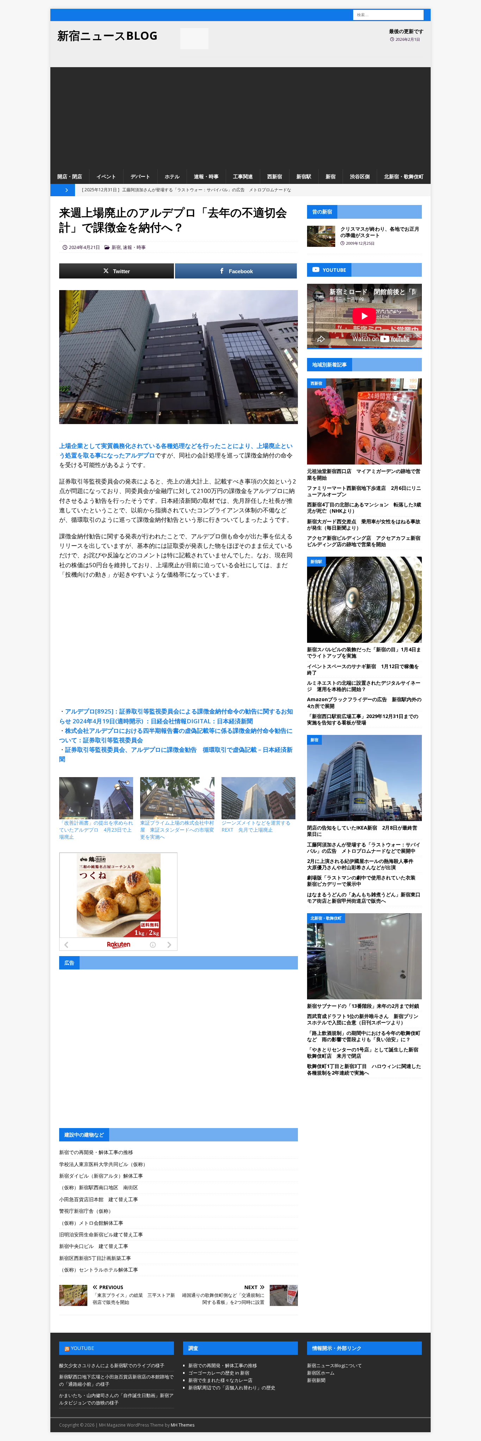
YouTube (82, 1348)
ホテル (172, 176)
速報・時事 (206, 176)
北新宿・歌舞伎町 (404, 176)
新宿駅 (303, 176)
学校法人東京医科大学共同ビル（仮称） (103, 1164)
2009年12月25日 (360, 243)
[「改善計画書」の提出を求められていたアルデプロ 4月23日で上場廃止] (96, 798)
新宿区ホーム (321, 1373)
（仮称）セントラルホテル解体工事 (98, 1269)
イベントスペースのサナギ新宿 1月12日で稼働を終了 (363, 669)
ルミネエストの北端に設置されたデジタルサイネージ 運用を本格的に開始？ (363, 685)
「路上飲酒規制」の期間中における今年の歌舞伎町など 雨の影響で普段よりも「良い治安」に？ (363, 1036)
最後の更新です (406, 31)
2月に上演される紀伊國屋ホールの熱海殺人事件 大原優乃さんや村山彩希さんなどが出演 (362, 864)
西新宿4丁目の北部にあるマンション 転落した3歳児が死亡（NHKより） (364, 507)
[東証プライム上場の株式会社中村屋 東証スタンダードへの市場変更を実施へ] (177, 798)
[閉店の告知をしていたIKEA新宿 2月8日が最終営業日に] (364, 778)
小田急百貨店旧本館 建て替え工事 (98, 1199)
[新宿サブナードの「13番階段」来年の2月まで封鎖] (364, 956)
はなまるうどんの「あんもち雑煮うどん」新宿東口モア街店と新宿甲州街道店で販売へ (363, 897)
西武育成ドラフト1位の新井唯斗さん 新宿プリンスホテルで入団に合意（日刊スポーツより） (362, 1019)
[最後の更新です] (194, 38)
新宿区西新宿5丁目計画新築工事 (95, 1258)
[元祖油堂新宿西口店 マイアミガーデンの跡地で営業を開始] (364, 421)
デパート (140, 176)
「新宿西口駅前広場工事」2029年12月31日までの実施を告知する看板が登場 (362, 719)
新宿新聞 (316, 1380)
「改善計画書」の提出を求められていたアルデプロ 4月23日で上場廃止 (96, 829)
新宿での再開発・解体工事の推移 (96, 1152)
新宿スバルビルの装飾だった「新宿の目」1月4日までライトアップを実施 (364, 652)
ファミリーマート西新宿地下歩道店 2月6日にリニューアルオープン (364, 491)
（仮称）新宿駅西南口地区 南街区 (98, 1187)
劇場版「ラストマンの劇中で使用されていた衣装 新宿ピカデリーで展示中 (363, 880)
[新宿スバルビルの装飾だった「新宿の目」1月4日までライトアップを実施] (364, 600)
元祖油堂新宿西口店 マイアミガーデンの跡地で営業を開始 (363, 474)
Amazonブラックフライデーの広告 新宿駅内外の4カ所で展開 (364, 702)
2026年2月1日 (408, 39)
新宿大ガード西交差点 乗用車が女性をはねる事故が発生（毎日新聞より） (363, 524)
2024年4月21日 (84, 247)
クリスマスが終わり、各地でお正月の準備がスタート (380, 231)
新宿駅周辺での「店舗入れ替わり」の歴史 (231, 1387)
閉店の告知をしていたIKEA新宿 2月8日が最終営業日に (362, 830)
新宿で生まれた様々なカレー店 (220, 1380)
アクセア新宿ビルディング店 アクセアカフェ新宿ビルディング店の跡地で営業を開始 (363, 540)
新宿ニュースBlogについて (334, 1365)
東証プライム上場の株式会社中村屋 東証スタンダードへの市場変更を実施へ (177, 829)
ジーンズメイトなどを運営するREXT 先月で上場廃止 (256, 826)
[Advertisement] (240, 116)
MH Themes (182, 1425)
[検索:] (388, 14)
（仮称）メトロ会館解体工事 (91, 1222)
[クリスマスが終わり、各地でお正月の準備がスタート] (321, 236)
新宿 (331, 176)
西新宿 (274, 176)
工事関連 (243, 176)
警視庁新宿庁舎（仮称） (86, 1211)
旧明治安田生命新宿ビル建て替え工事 (101, 1234)
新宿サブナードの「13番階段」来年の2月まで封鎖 (363, 1006)
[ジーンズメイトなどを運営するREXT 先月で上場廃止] (258, 798)
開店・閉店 (69, 176)
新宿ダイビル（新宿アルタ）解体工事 (101, 1175)
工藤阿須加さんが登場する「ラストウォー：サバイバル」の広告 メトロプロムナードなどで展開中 (363, 847)
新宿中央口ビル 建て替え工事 (93, 1246)
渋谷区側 (360, 176)
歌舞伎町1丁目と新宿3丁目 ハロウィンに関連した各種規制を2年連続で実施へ (364, 1069)
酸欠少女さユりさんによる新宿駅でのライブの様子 (111, 1365)
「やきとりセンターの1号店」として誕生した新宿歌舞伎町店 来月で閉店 (362, 1052)
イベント (106, 176)
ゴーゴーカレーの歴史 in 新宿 (218, 1373)
